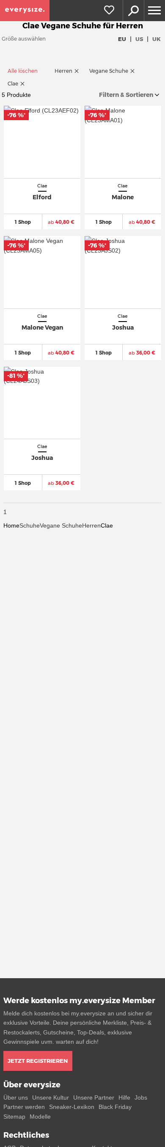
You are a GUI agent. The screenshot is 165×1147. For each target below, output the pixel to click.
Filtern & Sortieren (126, 95)
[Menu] (154, 10)
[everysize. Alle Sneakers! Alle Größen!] (25, 10)
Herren (91, 525)
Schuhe (29, 525)
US (139, 39)
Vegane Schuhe (61, 525)
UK (156, 39)
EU (122, 39)
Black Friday (115, 1106)
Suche (133, 10)
